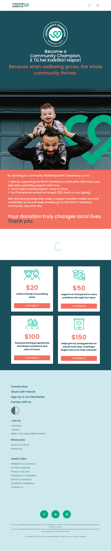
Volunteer (16, 425)
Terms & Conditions (21, 479)
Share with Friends (23, 392)
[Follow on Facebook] (44, 514)
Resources (16, 448)
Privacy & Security (20, 471)
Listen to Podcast (20, 444)
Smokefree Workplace (22, 483)
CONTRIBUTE (32, 305)
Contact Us (17, 487)
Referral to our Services (23, 463)
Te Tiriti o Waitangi (20, 467)
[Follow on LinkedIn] (55, 514)
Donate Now (19, 386)
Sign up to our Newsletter (28, 397)
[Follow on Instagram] (67, 514)
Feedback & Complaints (23, 475)
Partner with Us (21, 402)
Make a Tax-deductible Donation (28, 433)
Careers (15, 429)
